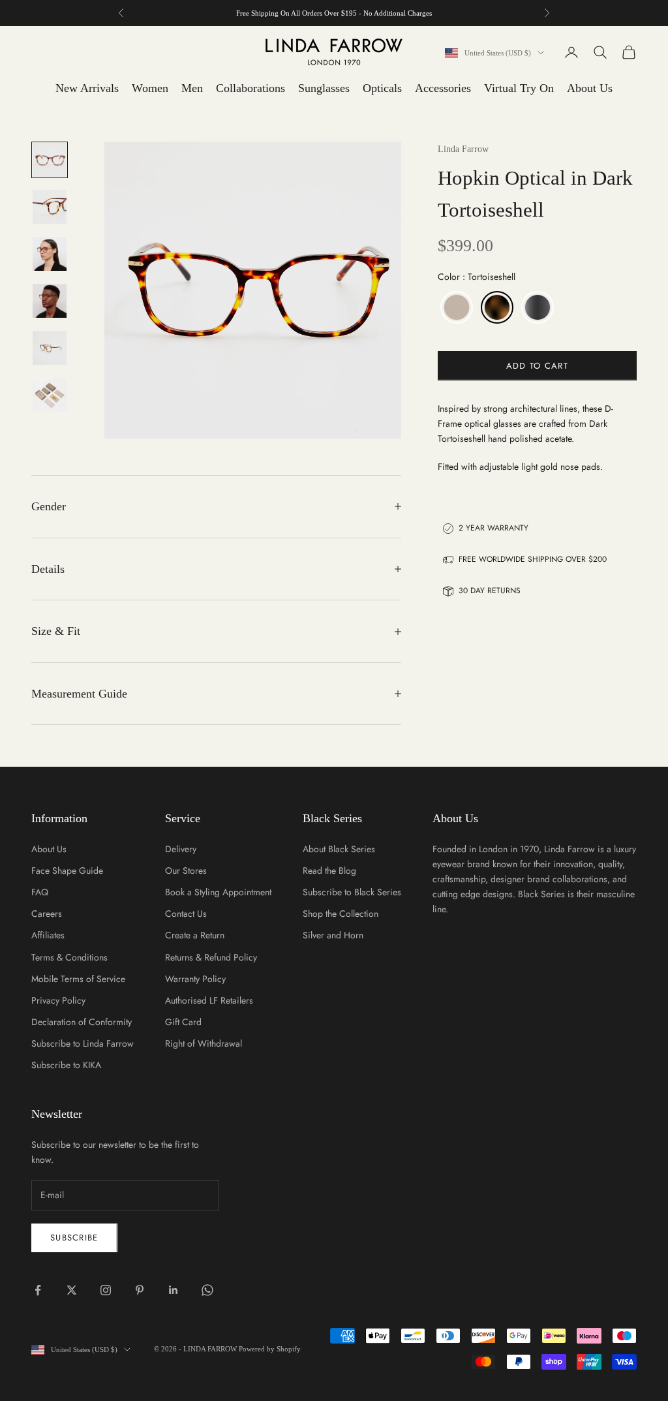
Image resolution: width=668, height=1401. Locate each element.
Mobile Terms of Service (78, 978)
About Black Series (339, 848)
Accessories (443, 88)
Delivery (180, 848)
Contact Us (186, 913)
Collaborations (250, 88)
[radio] (455, 307)
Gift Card (183, 1021)
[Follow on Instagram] (105, 1290)
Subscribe (74, 1237)
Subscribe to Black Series (352, 892)
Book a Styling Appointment (218, 892)
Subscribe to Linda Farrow (82, 1043)
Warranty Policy (195, 978)
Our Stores (186, 870)
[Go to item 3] (49, 254)
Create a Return (194, 935)
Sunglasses (324, 88)
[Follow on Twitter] (71, 1290)
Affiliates (48, 935)
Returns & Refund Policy (211, 957)
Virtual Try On (519, 88)
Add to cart (537, 366)
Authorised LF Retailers (209, 1000)
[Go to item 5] (49, 348)
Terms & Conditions (69, 957)
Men (192, 88)
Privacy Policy (58, 1000)
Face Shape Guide (67, 870)
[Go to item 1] (49, 160)
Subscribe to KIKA (66, 1064)
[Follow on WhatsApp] (207, 1290)
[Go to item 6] (49, 395)
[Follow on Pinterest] (139, 1290)
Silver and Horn (333, 935)
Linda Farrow (463, 149)
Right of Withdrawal (203, 1043)
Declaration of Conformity (81, 1021)
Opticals (382, 88)
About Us (590, 88)
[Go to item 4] (49, 301)
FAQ (39, 892)
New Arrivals (87, 88)
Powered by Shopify (270, 1349)
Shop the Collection (340, 913)
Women (150, 88)
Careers (46, 913)
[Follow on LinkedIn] (173, 1290)
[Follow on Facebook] (37, 1290)
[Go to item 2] (49, 207)
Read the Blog (329, 870)
